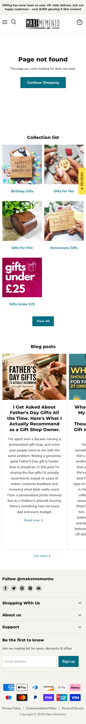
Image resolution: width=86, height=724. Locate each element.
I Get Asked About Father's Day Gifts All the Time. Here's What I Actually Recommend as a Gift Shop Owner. (34, 418)
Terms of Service (73, 708)
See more (41, 556)
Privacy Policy (11, 708)
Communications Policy (41, 708)
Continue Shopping (43, 82)
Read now (32, 520)
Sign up (68, 661)
